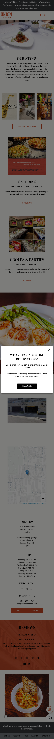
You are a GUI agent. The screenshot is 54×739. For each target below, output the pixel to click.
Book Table (27, 386)
